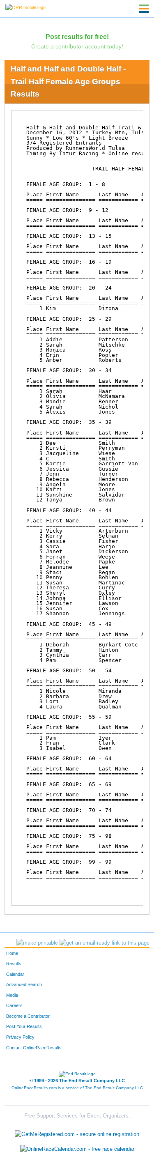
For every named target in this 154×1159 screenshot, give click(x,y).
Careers (14, 1005)
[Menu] (144, 8)
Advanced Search (24, 984)
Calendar (15, 974)
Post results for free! (77, 36)
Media (12, 995)
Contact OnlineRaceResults (34, 1047)
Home (12, 953)
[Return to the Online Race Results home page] (25, 7)
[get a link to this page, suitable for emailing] (104, 943)
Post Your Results (24, 1026)
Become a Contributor (28, 1016)
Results (13, 963)
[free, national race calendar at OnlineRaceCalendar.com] (77, 1149)
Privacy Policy (20, 1037)
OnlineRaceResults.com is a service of (77, 1087)
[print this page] (37, 943)
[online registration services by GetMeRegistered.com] (77, 1132)
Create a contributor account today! (77, 46)
